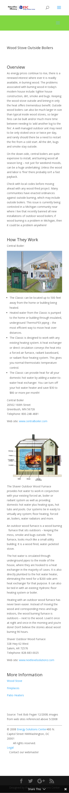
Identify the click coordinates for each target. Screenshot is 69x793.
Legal (10, 747)
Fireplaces (13, 688)
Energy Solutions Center (32, 729)
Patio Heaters (15, 695)
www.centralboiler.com (33, 421)
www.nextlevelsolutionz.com (36, 660)
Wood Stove (14, 681)
